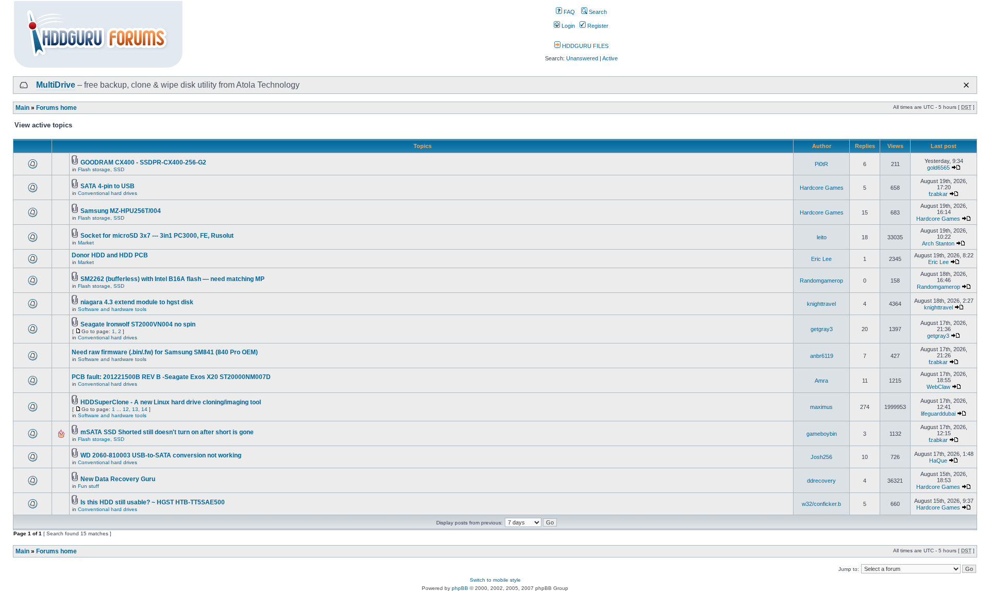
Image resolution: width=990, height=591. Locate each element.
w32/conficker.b (821, 504)
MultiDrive (55, 84)
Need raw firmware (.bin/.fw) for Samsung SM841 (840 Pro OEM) (165, 352)
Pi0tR (821, 164)
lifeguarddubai (938, 414)
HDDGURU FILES (584, 46)
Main (22, 107)
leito (822, 237)
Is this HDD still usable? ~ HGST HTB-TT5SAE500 (152, 502)
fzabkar (938, 194)
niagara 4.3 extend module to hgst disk (136, 302)
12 (126, 409)
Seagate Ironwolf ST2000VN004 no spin (137, 324)
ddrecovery (821, 481)
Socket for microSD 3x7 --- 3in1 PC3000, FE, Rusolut (157, 235)
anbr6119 (821, 356)
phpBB (460, 588)
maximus (821, 407)
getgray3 (822, 329)
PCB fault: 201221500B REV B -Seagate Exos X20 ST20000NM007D (171, 377)
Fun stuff (88, 486)
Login (567, 26)
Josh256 (821, 457)
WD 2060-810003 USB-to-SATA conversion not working (160, 455)
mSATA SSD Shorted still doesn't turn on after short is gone (167, 432)
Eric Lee (821, 259)
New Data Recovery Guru (117, 479)
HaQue (938, 460)
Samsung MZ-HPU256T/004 (120, 211)
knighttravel (821, 304)
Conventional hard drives (107, 193)
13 (135, 409)
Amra (821, 380)
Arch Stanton (938, 243)
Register (597, 26)
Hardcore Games (822, 188)
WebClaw (938, 387)
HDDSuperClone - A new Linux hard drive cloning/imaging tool (170, 402)
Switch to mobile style (495, 580)
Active (610, 58)
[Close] (966, 85)
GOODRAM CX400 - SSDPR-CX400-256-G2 (143, 162)
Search (597, 12)
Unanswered (582, 58)
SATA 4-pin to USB (107, 186)
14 (144, 409)
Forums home (56, 107)
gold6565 (938, 168)
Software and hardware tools (112, 309)
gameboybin (821, 434)
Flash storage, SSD (101, 169)
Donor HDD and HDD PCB (110, 255)
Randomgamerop (821, 280)
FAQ (568, 12)
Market (86, 242)
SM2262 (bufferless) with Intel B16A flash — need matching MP (172, 279)
